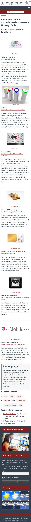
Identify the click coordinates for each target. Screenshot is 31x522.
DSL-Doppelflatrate (9, 414)
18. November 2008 (15, 248)
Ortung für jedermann (8, 253)
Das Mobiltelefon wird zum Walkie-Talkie (13, 344)
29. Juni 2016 (15, 54)
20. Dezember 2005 (15, 292)
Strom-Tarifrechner (9, 424)
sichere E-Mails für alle (8, 59)
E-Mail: (3, 471)
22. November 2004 (15, 339)
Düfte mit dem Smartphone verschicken (13, 110)
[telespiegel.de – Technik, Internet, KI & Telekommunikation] (15, 3)
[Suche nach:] (15, 12)
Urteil (5, 396)
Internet (6, 401)
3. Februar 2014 (15, 104)
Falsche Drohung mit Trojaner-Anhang (12, 212)
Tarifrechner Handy (9, 421)
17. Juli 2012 (15, 148)
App (20, 405)
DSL (13, 401)
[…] (17, 83)
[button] (29, 8)
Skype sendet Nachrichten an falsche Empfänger (12, 154)
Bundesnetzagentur (10, 405)
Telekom (19, 396)
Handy (12, 396)
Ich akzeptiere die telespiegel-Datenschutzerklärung (11, 478)
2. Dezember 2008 (15, 206)
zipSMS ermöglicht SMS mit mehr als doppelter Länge (15, 298)
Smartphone (21, 401)
